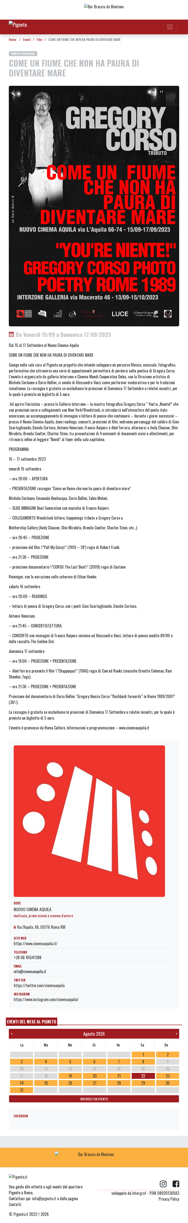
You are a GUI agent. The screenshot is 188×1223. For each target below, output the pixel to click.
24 (22, 1083)
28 (119, 1083)
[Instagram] (166, 1184)
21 (119, 1076)
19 (70, 1076)
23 (168, 1076)
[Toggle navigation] (170, 27)
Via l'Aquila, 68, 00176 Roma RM (40, 927)
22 (143, 1076)
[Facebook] (176, 1184)
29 (143, 1083)
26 (70, 1083)
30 (167, 1083)
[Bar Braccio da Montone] (123, 10)
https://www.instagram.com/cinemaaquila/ (46, 999)
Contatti (15, 1204)
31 (21, 1090)
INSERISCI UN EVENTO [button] (94, 1098)
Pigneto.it (20, 1214)
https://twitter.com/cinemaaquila (39, 985)
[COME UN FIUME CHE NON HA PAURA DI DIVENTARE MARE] (94, 205)
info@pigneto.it (44, 1198)
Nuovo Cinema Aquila (32, 909)
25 (46, 1083)
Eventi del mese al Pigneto (31, 1022)
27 (94, 1083)
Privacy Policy (169, 1199)
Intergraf (139, 1193)
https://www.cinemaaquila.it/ (36, 943)
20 (95, 1076)
